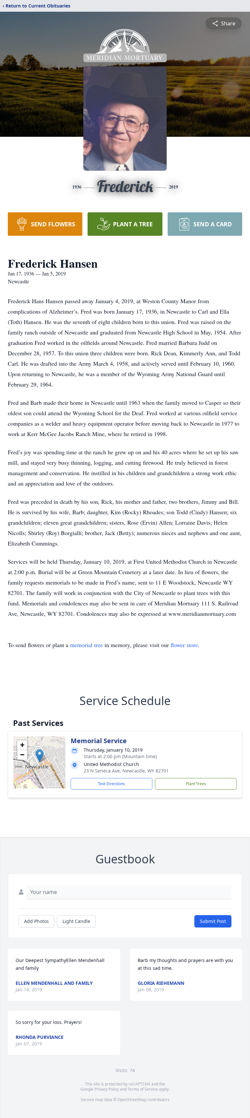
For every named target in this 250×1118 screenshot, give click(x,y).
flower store (184, 645)
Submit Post (213, 921)
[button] (39, 755)
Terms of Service (143, 1089)
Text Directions (111, 783)
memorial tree (86, 645)
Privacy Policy (106, 1089)
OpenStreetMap (132, 1099)
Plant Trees (196, 783)
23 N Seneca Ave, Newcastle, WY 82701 (126, 771)
